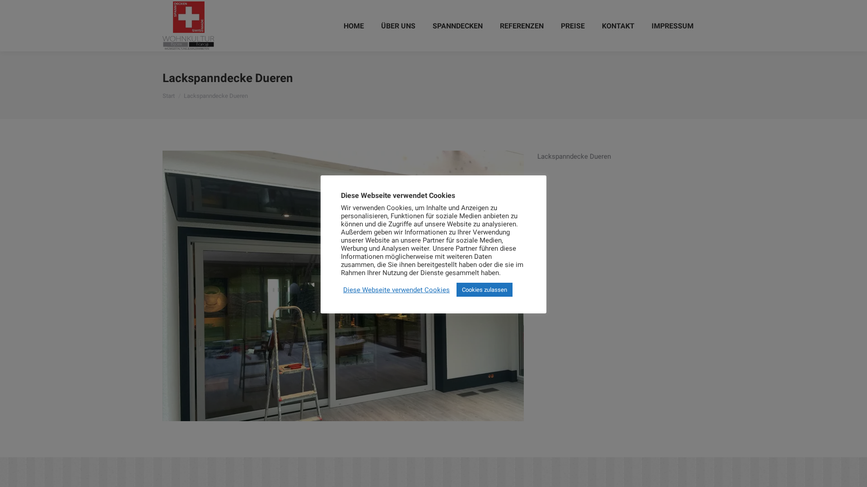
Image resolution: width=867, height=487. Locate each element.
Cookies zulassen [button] (484, 289)
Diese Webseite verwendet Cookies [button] (396, 290)
